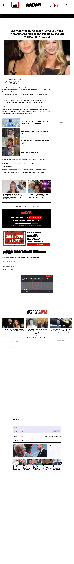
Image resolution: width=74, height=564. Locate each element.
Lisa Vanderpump (25, 88)
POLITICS (27, 12)
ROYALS (46, 12)
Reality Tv (7, 24)
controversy (7, 253)
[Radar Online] (33, 5)
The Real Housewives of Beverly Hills (29, 250)
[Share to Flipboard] (15, 81)
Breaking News (14, 24)
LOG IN (68, 4)
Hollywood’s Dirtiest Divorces (8, 266)
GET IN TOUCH (38, 244)
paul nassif (17, 251)
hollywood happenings (39, 251)
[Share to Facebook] (6, 81)
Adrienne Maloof (8, 251)
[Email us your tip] (15, 7)
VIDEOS (53, 12)
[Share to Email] (19, 81)
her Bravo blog (43, 94)
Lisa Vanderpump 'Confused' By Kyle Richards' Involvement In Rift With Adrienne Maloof (25, 206)
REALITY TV (18, 12)
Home (3, 24)
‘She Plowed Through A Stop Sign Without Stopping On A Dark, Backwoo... (24, 257)
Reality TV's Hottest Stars (7, 269)
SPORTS (61, 12)
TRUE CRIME (36, 12)
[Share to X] (10, 81)
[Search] (4, 5)
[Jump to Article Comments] (2, 81)
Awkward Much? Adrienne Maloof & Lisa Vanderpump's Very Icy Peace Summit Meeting (24, 169)
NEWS (10, 12)
